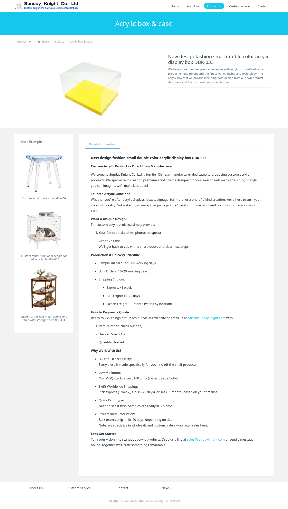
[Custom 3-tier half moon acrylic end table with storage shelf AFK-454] (44, 289)
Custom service (79, 488)
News (165, 488)
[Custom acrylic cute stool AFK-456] (44, 171)
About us (36, 488)
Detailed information (102, 144)
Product (59, 41)
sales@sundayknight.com (207, 318)
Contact (122, 488)
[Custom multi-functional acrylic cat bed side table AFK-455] (44, 228)
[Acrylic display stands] (46, 6)
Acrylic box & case (80, 41)
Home (175, 6)
